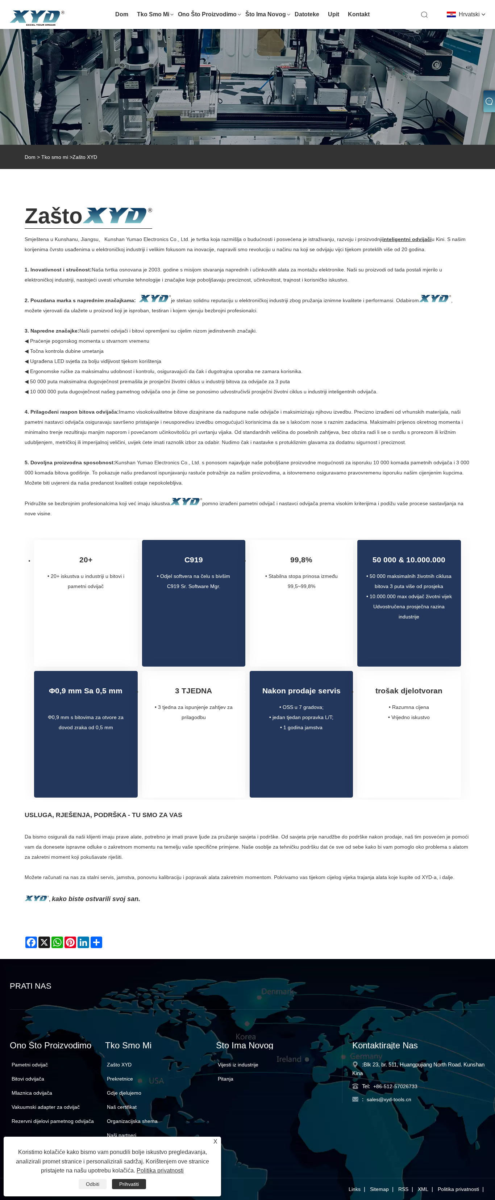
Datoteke (307, 14)
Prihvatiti (129, 1184)
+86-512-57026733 (395, 1086)
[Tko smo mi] (247, 87)
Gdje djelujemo (124, 1093)
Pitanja (225, 1079)
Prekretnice (120, 1079)
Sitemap (379, 1189)
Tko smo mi (153, 14)
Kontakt (359, 14)
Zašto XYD (119, 1065)
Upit (333, 14)
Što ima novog (265, 14)
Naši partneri (121, 1135)
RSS (403, 1189)
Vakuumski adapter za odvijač (46, 1107)
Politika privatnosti (458, 1189)
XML (423, 1189)
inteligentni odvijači (407, 239)
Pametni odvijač (30, 1065)
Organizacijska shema (132, 1121)
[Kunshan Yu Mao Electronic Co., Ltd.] (37, 24)
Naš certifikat (122, 1107)
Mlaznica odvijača (32, 1093)
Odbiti (92, 1184)
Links (355, 1189)
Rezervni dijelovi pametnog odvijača (53, 1121)
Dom (121, 14)
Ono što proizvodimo (207, 14)
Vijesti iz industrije (238, 1065)
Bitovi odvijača (28, 1079)
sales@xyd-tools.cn (389, 1099)
